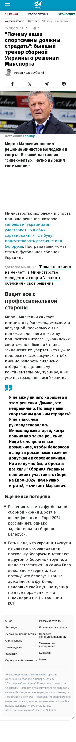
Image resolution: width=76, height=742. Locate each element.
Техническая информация (47, 645)
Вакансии (11, 653)
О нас (8, 620)
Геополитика (38, 14)
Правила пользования (53, 627)
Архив (42, 659)
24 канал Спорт (14, 21)
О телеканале (13, 640)
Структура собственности (21, 660)
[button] (12, 84)
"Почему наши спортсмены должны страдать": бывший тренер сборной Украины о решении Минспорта (56, 21)
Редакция (11, 627)
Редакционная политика (20, 634)
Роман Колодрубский (29, 73)
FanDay (29, 136)
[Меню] (7, 5)
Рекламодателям (50, 620)
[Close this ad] (73, 718)
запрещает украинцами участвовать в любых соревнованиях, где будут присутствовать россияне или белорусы (33, 235)
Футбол (33, 21)
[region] (38, 731)
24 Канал (11, 14)
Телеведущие (13, 647)
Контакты (45, 652)
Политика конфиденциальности (52, 635)
